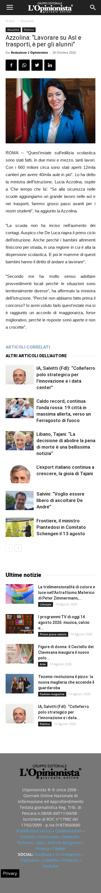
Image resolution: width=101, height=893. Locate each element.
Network (70, 836)
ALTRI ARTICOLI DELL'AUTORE (36, 355)
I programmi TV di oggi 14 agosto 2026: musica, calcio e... (63, 622)
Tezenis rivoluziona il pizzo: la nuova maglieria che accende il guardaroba (66, 682)
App (40, 842)
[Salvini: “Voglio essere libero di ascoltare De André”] (20, 500)
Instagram (71, 854)
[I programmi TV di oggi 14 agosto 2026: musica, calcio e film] (20, 624)
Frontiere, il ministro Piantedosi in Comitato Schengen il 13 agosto (61, 527)
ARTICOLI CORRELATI (28, 347)
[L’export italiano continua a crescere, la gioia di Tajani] (20, 473)
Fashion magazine (52, 694)
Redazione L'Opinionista (29, 52)
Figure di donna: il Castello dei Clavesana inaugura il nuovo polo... (65, 652)
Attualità (27, 20)
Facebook (43, 854)
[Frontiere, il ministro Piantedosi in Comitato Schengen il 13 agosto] (20, 527)
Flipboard (29, 860)
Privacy (42, 848)
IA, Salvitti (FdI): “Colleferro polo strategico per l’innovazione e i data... (63, 712)
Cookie (59, 848)
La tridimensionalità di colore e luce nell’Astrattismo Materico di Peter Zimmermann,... (66, 592)
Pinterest (70, 860)
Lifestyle (45, 604)
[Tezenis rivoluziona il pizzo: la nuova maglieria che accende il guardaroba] (20, 683)
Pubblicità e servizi (34, 830)
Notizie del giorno (64, 842)
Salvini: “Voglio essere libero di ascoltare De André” (60, 500)
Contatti (27, 836)
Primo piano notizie (53, 634)
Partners (25, 842)
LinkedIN (50, 860)
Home (10, 20)
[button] (93, 7)
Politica (29, 30)
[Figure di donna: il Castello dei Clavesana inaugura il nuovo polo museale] (20, 654)
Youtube (50, 866)
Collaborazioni (68, 830)
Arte (43, 664)
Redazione (49, 836)
